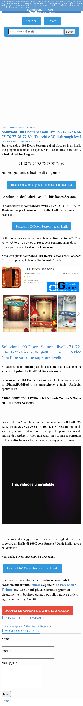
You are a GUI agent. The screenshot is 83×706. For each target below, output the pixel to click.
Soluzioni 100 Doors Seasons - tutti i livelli (42, 226)
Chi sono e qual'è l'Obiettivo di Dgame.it (26, 626)
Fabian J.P (37, 141)
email (36, 584)
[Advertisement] (41, 82)
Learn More (34, 9)
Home (5, 701)
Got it (52, 9)
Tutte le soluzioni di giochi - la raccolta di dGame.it (42, 185)
